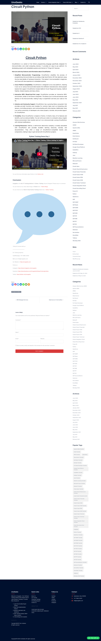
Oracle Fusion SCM (78, 180)
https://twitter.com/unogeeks (24, 274)
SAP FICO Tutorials (78, 545)
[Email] (26, 49)
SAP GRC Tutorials (78, 548)
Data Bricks (76, 133)
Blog (76, 2)
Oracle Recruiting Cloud (79, 188)
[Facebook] (12, 49)
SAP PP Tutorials (77, 556)
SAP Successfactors (78, 227)
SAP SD (75, 224)
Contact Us (83, 2)
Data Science (76, 136)
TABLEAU (76, 573)
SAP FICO (75, 210)
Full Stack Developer (78, 144)
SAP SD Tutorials (77, 559)
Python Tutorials (16, 291)
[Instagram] (15, 49)
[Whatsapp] (23, 49)
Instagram (54, 602)
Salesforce (75, 196)
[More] (29, 49)
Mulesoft (75, 163)
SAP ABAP (75, 202)
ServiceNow (76, 232)
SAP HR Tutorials (77, 551)
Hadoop (75, 152)
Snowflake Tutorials (78, 570)
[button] (93, 638)
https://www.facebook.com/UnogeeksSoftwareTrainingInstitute (33, 271)
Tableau (75, 238)
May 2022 (75, 100)
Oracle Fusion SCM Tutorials (80, 511)
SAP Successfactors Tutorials (80, 562)
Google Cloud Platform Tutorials (79, 469)
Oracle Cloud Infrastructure (80, 169)
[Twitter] (18, 49)
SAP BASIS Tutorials (78, 540)
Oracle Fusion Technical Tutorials (79, 517)
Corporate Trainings (35, 599)
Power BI (75, 191)
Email (17, 338)
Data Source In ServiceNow (55, 300)
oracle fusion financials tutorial (80, 495)
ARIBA (74, 130)
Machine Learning (77, 158)
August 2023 (76, 89)
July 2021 (75, 105)
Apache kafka (76, 127)
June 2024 (76, 64)
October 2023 (76, 83)
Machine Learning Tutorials (79, 480)
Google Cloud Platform (79, 147)
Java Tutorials (77, 478)
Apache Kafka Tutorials (79, 449)
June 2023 (76, 94)
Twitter (53, 597)
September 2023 (77, 86)
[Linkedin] (21, 49)
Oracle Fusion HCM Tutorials (80, 505)
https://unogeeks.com (25, 262)
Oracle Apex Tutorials (78, 489)
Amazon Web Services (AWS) (80, 286)
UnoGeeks (16, 2)
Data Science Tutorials (78, 457)
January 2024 (76, 75)
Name (17, 332)
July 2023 (75, 91)
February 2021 (76, 111)
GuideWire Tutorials (78, 472)
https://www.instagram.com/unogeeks (27, 268)
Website (42, 338)
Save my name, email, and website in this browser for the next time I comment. (36, 345)
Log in (74, 251)
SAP (74, 199)
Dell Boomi (75, 138)
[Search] (89, 2)
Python (74, 194)
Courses (43, 2)
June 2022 (75, 97)
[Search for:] (81, 8)
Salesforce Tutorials (78, 534)
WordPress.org (76, 258)
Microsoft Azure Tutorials (79, 483)
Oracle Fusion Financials (79, 172)
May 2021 (75, 108)
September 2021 (77, 102)
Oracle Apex (76, 166)
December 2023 (77, 78)
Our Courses (34, 597)
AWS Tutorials (77, 454)
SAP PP (75, 221)
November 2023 (77, 80)
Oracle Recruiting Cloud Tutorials (79, 526)
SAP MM (75, 218)
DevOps (75, 141)
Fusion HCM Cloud (67, 2)
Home (37, 2)
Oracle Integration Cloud (53, 2)
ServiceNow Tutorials (78, 567)
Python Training (49, 189)
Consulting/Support (35, 600)
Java (74, 155)
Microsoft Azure (77, 161)
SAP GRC (75, 213)
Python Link (40, 174)
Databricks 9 (76, 33)
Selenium (75, 229)
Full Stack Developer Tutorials (80, 465)
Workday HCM (76, 240)
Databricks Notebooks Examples (78, 22)
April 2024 (75, 69)
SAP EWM (75, 207)
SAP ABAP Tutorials (78, 537)
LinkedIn (53, 599)
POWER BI (76, 529)
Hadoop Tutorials (77, 475)
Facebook (54, 600)
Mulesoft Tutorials (78, 486)
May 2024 (75, 67)
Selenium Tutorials (78, 565)
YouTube (53, 596)
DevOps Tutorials (77, 462)
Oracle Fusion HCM (78, 174)
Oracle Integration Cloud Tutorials (79, 521)
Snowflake (75, 235)
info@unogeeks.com (78, 600)
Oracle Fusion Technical (79, 183)
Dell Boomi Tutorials (78, 460)
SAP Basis (75, 205)
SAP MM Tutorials (77, 554)
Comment (18, 320)
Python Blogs (44, 186)
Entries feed (76, 254)
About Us (33, 596)
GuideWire (75, 149)
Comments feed (76, 256)
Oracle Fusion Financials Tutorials (79, 499)
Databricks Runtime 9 (78, 38)
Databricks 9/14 (77, 28)
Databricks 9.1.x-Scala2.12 (79, 43)
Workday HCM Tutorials (79, 576)
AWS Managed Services (22, 300)
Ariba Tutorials (77, 451)
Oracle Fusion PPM (78, 177)
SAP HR (75, 216)
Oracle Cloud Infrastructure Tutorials (80, 492)
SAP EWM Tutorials (78, 543)
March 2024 (76, 72)
